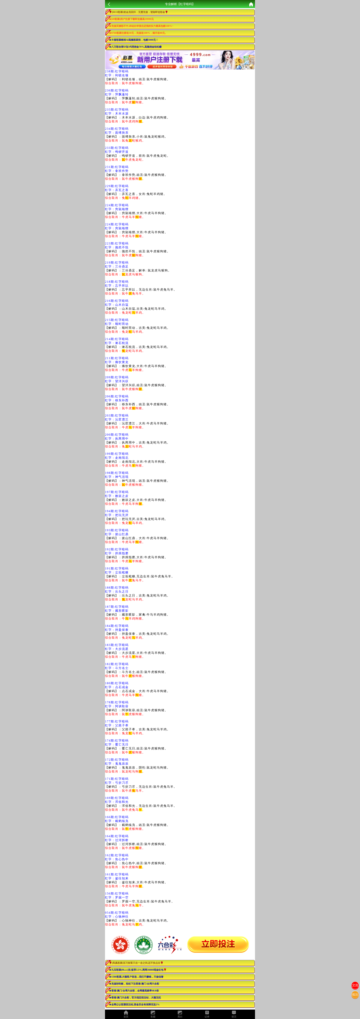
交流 (355, 985)
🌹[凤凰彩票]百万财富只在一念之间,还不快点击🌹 (136, 962)
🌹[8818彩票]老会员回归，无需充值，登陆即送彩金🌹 (138, 12)
